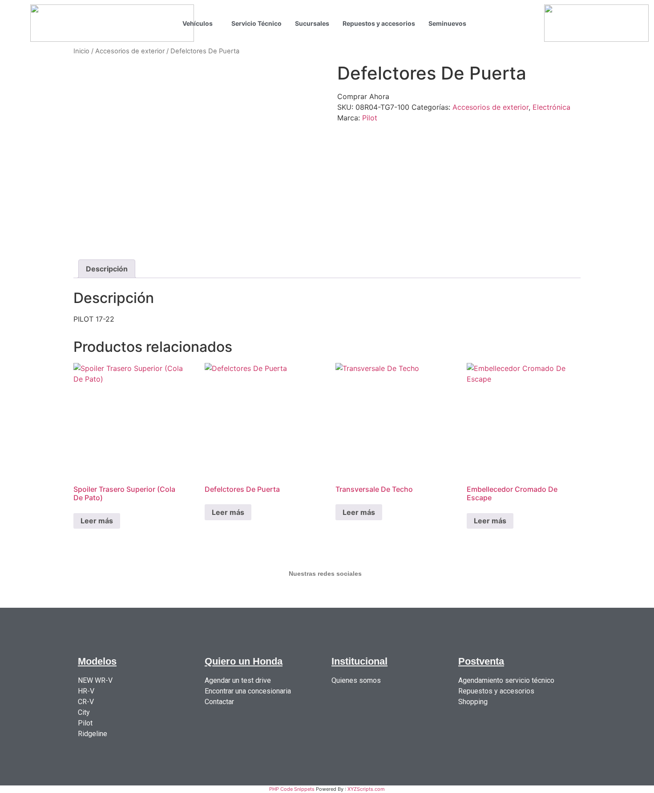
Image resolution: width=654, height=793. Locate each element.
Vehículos (197, 23)
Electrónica (551, 107)
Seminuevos (447, 23)
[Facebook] (271, 594)
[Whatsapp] (343, 594)
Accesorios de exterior (130, 51)
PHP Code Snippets (292, 789)
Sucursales (312, 23)
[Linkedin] (379, 594)
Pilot (369, 117)
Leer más (97, 520)
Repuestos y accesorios (379, 23)
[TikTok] (307, 594)
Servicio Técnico (256, 23)
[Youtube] (415, 594)
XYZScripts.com (366, 789)
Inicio (81, 51)
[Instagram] (235, 594)
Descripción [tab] (107, 268)
